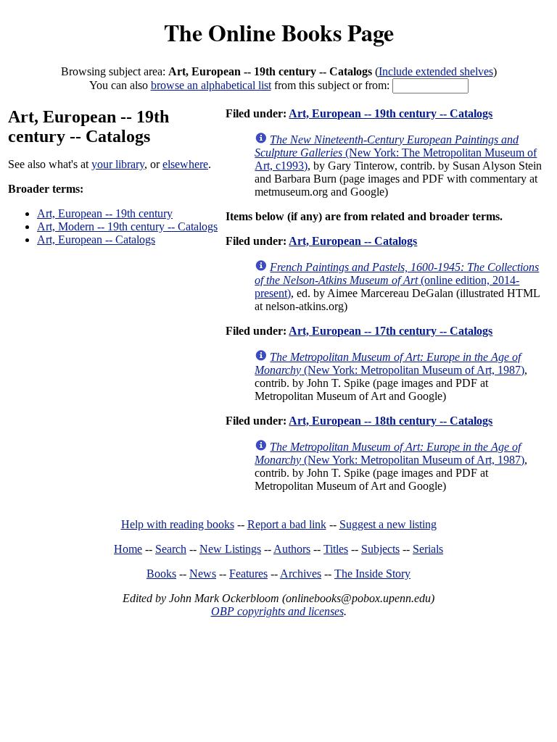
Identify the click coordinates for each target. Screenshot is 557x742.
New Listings (230, 549)
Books (161, 573)
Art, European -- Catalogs (96, 239)
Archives (300, 573)
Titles (335, 549)
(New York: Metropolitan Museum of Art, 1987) (389, 363)
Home (128, 549)
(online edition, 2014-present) (397, 280)
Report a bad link (286, 524)
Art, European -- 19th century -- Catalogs (390, 113)
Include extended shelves (436, 71)
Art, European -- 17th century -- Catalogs (390, 331)
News (202, 573)
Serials (428, 549)
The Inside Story (372, 573)
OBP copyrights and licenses (277, 611)
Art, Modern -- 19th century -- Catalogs (127, 226)
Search (170, 549)
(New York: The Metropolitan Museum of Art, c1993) (396, 152)
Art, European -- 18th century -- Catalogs (390, 420)
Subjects (380, 549)
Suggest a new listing (388, 524)
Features (248, 573)
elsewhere (185, 164)
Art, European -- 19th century (105, 213)
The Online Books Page (279, 32)
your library (117, 164)
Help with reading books (177, 524)
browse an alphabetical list (211, 85)
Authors (291, 549)
